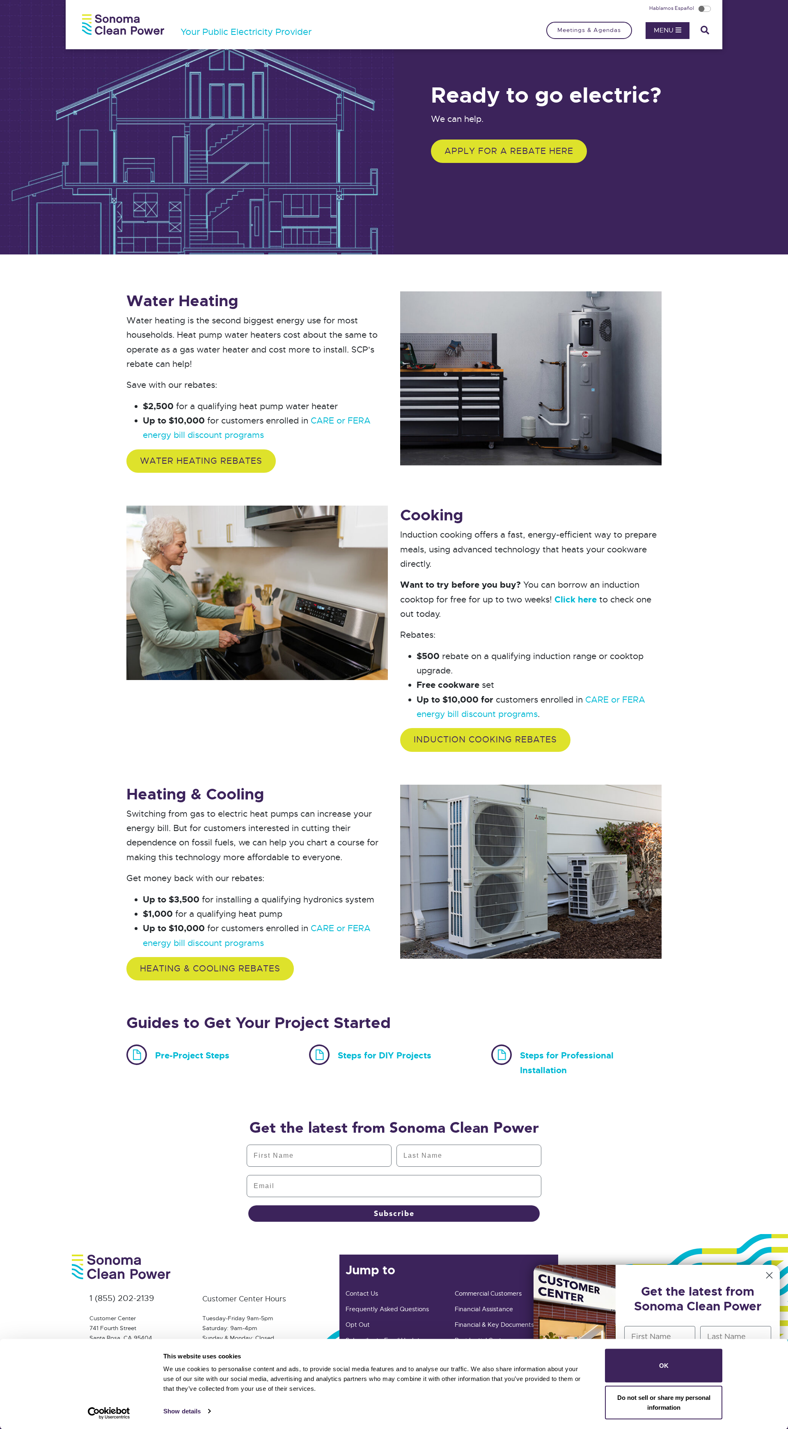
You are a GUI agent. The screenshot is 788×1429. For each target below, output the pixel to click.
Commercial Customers (488, 1293)
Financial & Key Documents (494, 1324)
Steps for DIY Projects (384, 1055)
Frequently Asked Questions (387, 1309)
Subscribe (394, 1213)
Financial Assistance (484, 1309)
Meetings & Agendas (589, 30)
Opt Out (358, 1324)
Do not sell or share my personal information (663, 1402)
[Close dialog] (769, 1275)
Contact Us (362, 1293)
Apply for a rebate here (508, 151)
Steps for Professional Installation (567, 1062)
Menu (665, 30)
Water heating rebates (201, 461)
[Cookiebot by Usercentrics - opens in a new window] (109, 1413)
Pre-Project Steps (192, 1055)
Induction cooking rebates (485, 739)
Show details (182, 1411)
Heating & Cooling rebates (210, 968)
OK (664, 1365)
